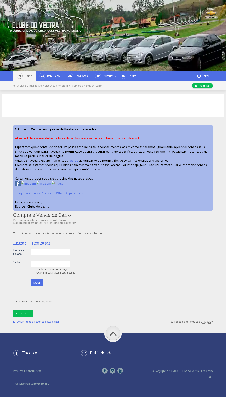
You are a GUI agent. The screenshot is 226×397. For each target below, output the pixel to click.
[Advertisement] (113, 105)
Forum (132, 76)
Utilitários (108, 76)
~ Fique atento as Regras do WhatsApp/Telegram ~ (52, 193)
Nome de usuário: (18, 252)
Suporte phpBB (40, 383)
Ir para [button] (24, 313)
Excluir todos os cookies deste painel (37, 321)
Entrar (19, 243)
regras (73, 160)
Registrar (203, 85)
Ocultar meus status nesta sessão (55, 272)
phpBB (31, 371)
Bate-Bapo (53, 76)
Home (28, 76)
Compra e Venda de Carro (87, 85)
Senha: (17, 262)
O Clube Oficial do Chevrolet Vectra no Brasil (42, 85)
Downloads (81, 76)
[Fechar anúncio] (210, 128)
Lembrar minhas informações (53, 269)
